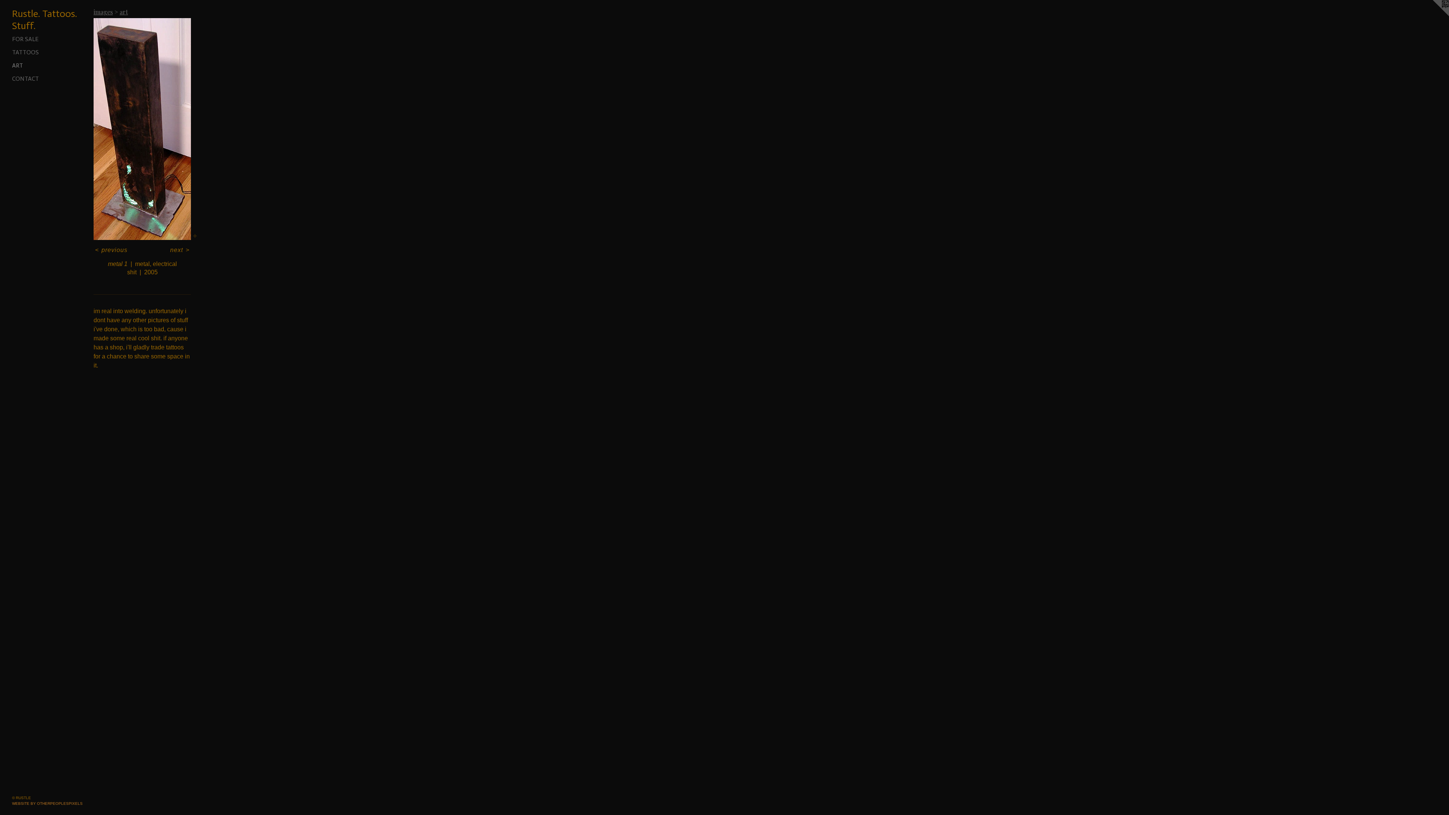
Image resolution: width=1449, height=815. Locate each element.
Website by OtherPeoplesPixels (47, 803)
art (17, 65)
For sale (25, 39)
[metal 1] (142, 129)
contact (25, 78)
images (103, 12)
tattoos (25, 52)
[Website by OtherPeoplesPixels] (1434, 15)
